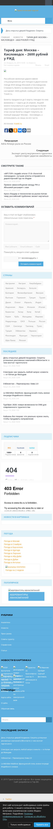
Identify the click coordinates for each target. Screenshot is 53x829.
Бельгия (32, 288)
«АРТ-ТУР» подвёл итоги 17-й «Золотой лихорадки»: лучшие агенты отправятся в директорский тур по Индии (24, 176)
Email (47, 65)
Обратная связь (7, 708)
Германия (21, 298)
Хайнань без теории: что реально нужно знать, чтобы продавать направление (26, 417)
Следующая (42, 150)
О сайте (4, 703)
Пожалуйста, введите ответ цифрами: (21, 252)
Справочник (6, 645)
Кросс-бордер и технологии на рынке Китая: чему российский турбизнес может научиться (26, 194)
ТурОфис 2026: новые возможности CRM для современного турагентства (24, 405)
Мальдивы (27, 317)
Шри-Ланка (10, 340)
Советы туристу (7, 639)
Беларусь (21, 288)
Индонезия (10, 307)
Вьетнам (9, 298)
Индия (38, 302)
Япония (22, 340)
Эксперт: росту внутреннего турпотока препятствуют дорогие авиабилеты (32, 154)
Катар (20, 312)
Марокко (39, 317)
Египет (18, 302)
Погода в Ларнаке (12, 553)
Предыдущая (11, 141)
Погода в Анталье (12, 562)
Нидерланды (11, 321)
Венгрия (39, 293)
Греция (32, 298)
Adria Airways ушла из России (16, 143)
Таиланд (29, 326)
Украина (32, 331)
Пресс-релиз (6, 633)
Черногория (36, 336)
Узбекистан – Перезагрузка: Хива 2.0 (20, 383)
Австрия (22, 283)
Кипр (29, 312)
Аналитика (5, 622)
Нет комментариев (11, 65)
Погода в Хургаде (12, 550)
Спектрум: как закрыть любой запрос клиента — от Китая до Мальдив (25, 373)
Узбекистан (20, 331)
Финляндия (10, 336)
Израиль (28, 302)
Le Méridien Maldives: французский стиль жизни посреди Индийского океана (26, 394)
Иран (21, 307)
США (7, 326)
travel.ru (18, 123)
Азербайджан (35, 283)
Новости (32, 63)
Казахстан (9, 312)
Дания (8, 302)
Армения (9, 288)
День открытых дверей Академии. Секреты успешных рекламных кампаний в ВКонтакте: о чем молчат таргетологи (26, 360)
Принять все (42, 824)
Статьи (4, 650)
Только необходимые (20, 824)
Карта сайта (6, 697)
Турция (8, 331)
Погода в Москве (12, 541)
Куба (17, 317)
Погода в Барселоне (13, 547)
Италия (42, 307)
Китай (37, 312)
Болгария (9, 293)
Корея (8, 317)
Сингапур (17, 326)
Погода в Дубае (11, 559)
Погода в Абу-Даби (12, 556)
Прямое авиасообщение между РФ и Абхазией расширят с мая (22, 185)
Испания (31, 307)
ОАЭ (23, 321)
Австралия (10, 283)
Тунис (39, 326)
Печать (38, 65)
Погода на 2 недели (14, 570)
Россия (42, 321)
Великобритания (25, 293)
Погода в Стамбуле (12, 544)
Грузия (42, 298)
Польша (31, 321)
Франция (23, 336)
